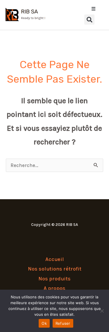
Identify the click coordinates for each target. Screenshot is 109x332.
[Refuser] (102, 311)
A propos (54, 288)
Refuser (63, 323)
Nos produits (54, 278)
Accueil (54, 259)
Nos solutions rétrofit (54, 269)
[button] (89, 9)
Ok (44, 323)
